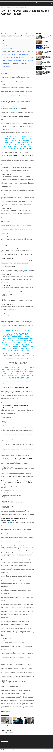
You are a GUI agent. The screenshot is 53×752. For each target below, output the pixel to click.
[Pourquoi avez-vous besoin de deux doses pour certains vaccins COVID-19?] (39, 73)
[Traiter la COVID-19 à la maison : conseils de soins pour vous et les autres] (39, 58)
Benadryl (25, 311)
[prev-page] (32, 715)
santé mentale (22, 2)
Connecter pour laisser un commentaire (7, 732)
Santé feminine (30, 2)
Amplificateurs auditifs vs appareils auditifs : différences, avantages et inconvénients (17, 726)
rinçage (4, 296)
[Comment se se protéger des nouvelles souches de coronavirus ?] (39, 37)
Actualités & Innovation (12, 2)
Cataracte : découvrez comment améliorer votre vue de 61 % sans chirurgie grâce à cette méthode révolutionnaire (29, 726)
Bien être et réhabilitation (39, 2)
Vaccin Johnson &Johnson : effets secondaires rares (46, 62)
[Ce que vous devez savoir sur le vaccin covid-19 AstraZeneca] (39, 68)
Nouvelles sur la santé (7, 711)
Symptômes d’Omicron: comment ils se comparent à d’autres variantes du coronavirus (46, 47)
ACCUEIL (3, 2)
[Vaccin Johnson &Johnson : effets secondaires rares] (39, 63)
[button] (51, 4)
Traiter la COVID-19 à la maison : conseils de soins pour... (46, 57)
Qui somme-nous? (47, 0)
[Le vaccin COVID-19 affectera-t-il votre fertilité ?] (39, 42)
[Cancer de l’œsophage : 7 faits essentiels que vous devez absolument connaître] (6, 720)
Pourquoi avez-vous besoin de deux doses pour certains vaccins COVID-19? (47, 72)
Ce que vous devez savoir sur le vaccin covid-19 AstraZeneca (46, 67)
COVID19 (3, 5)
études (4, 198)
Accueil (2, 7)
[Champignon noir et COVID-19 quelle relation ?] (39, 53)
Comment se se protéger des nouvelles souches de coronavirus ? (46, 36)
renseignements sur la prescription (14, 108)
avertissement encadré (19, 164)
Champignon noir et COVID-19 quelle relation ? (47, 52)
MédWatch (26, 149)
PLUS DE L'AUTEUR (11, 715)
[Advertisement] (26, 24)
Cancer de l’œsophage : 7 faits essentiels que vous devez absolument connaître (6, 726)
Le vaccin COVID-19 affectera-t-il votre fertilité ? (47, 41)
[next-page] (33, 715)
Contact (51, 0)
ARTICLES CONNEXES (5, 715)
